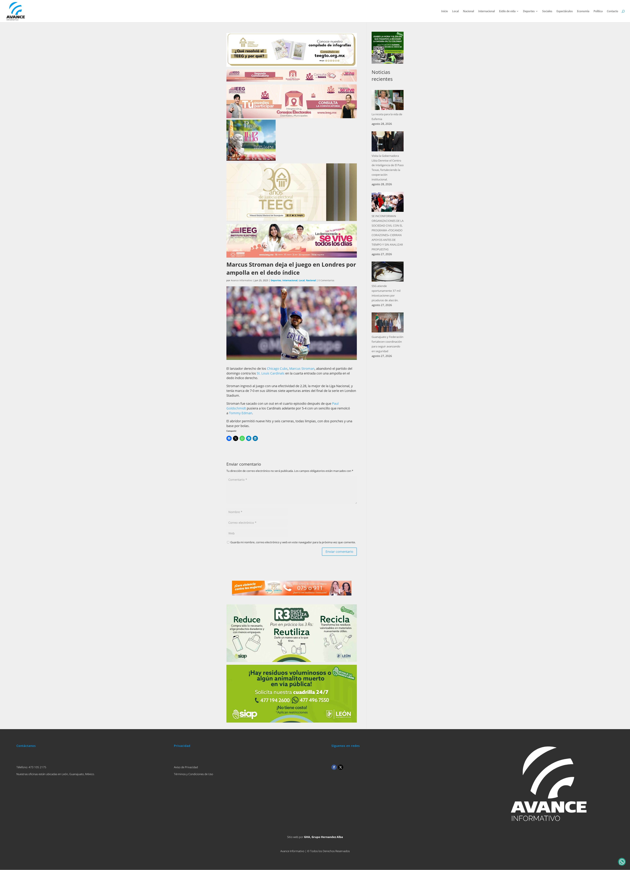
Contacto (612, 11)
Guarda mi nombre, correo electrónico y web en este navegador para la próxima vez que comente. (293, 542)
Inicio (444, 11)
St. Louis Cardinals (270, 373)
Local (455, 11)
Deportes (529, 11)
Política (598, 11)
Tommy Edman (240, 413)
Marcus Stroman (302, 368)
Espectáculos (564, 11)
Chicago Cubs (277, 368)
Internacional (486, 11)
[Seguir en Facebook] (334, 767)
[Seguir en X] (340, 767)
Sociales (547, 11)
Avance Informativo (241, 280)
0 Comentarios (326, 280)
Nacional (468, 11)
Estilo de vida (507, 11)
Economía (583, 11)
